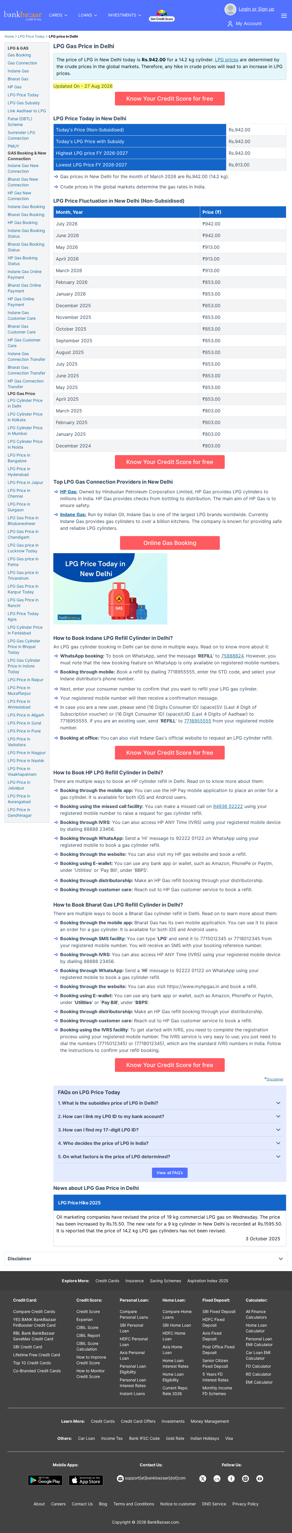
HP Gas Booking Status (23, 260)
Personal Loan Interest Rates (133, 1382)
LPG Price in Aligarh (26, 714)
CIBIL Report (88, 1335)
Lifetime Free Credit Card (36, 1354)
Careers (58, 1503)
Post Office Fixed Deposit (218, 1349)
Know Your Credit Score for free (169, 98)
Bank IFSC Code (144, 1438)
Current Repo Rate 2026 (175, 1390)
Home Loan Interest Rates (175, 1363)
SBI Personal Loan (131, 1328)
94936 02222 (228, 806)
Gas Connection (22, 62)
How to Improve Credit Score (91, 1360)
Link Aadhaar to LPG (27, 110)
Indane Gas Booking (26, 206)
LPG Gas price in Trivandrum (23, 575)
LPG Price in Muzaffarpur (19, 690)
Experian (84, 1319)
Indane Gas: (73, 514)
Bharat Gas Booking (26, 214)
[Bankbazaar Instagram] (246, 1478)
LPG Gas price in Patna (23, 561)
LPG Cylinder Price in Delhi (25, 403)
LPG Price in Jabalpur (19, 785)
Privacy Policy (245, 1503)
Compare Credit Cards (34, 1311)
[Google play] (45, 1480)
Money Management (210, 1421)
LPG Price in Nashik (26, 760)
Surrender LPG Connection (21, 135)
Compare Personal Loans (134, 1314)
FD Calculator (258, 1366)
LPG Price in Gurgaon (19, 507)
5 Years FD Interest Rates (215, 1377)
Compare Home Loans (177, 1314)
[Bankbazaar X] (203, 1478)
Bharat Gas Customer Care (22, 329)
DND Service (214, 1503)
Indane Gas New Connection (23, 168)
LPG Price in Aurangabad (19, 798)
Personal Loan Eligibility (133, 1369)
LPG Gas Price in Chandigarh (23, 534)
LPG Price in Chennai (19, 493)
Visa (229, 1438)
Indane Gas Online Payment (25, 274)
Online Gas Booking (169, 542)
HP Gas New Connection (19, 195)
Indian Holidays (204, 1438)
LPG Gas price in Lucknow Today (23, 548)
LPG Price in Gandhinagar (20, 812)
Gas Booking (19, 54)
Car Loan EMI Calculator (258, 1355)
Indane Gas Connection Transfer (26, 356)
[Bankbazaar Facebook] (232, 1478)
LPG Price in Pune (24, 730)
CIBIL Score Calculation (87, 1346)
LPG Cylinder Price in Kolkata (25, 417)
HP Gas (14, 86)
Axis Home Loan (172, 1349)
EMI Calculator (259, 1382)
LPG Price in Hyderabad (19, 471)
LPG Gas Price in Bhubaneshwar (23, 520)
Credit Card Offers (138, 1421)
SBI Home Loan (177, 1325)
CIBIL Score (87, 1327)
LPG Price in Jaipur (25, 482)
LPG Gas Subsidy (24, 102)
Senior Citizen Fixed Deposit (215, 1363)
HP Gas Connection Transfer (26, 383)
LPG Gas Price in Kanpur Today (23, 589)
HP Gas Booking (23, 222)
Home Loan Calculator (256, 1328)
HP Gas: (69, 491)
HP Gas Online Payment (21, 301)
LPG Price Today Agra (23, 616)
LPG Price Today (31, 36)
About (39, 1503)
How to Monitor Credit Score (90, 1373)
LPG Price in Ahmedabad (19, 704)
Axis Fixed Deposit (212, 1336)
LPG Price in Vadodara (19, 741)
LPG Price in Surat (24, 722)
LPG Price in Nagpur (27, 752)
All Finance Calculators (256, 1314)
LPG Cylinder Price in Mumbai (25, 430)
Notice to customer (178, 1503)
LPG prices (226, 59)
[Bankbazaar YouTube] (260, 1478)
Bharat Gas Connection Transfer (26, 370)
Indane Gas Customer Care (22, 315)
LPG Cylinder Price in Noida (25, 444)
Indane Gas (18, 70)
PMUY (13, 146)
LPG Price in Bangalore (19, 458)
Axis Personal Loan (132, 1355)
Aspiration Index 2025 (207, 1280)
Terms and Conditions (133, 1503)
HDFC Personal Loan (134, 1341)
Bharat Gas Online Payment (24, 288)
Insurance (134, 1280)
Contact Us (82, 1503)
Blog (103, 1503)
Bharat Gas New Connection (23, 182)
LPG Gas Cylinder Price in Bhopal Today (24, 646)
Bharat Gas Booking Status (26, 247)
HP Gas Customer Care (24, 342)
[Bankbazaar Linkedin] (218, 1478)
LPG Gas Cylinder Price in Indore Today (24, 666)
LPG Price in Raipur (25, 679)
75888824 (232, 656)
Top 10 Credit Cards (32, 1362)
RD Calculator (258, 1374)
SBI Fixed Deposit (219, 1311)
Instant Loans (132, 1393)
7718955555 (197, 721)
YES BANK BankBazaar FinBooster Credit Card (34, 1322)
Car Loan (86, 1438)
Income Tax (112, 1438)
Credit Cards (107, 1280)
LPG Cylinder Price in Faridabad (25, 630)
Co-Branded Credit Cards (37, 1370)
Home (9, 36)
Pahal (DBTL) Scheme (20, 121)
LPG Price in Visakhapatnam (22, 771)
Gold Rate (175, 1438)
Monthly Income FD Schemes (217, 1390)
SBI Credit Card (27, 1346)
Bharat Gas (18, 78)
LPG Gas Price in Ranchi (23, 602)
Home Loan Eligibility (173, 1377)
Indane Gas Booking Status (26, 233)
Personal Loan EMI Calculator (259, 1341)
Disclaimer (275, 1079)
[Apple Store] (86, 1480)
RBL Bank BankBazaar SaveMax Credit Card (34, 1336)
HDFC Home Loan (174, 1336)
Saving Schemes (165, 1280)
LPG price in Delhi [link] (63, 36)
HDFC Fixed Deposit (213, 1322)
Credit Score (88, 1311)
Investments (173, 1421)
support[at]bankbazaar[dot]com (155, 1477)
